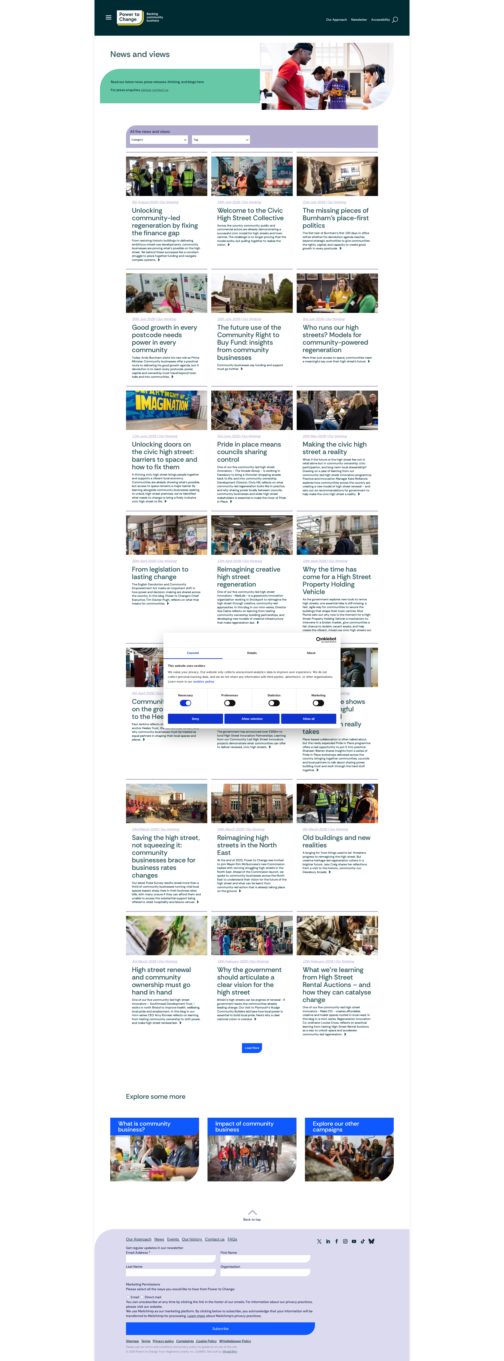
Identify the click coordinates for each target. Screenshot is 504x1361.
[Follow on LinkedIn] (328, 1241)
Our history (192, 1239)
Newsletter (359, 20)
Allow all (309, 718)
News (159, 1239)
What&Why (230, 1351)
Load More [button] (252, 1048)
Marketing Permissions (143, 1284)
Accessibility (380, 20)
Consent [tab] (193, 652)
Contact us (215, 1239)
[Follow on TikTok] (362, 1241)
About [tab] (311, 652)
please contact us (154, 90)
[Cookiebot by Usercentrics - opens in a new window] (319, 640)
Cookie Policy (206, 1341)
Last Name (134, 1266)
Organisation (230, 1266)
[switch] (229, 703)
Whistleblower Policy (235, 1341)
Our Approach (336, 20)
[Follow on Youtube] (354, 1241)
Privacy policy (163, 1341)
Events (173, 1239)
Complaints (185, 1341)
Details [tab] (252, 652)
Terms (145, 1341)
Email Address (138, 1252)
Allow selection (252, 718)
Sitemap (132, 1341)
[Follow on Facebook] (336, 1241)
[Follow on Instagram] (345, 1241)
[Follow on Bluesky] (371, 1241)
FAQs (232, 1239)
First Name (228, 1252)
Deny (195, 718)
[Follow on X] (319, 1241)
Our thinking (169, 202)
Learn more (196, 1316)
